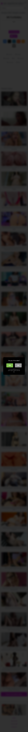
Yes (10, 365)
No (18, 365)
